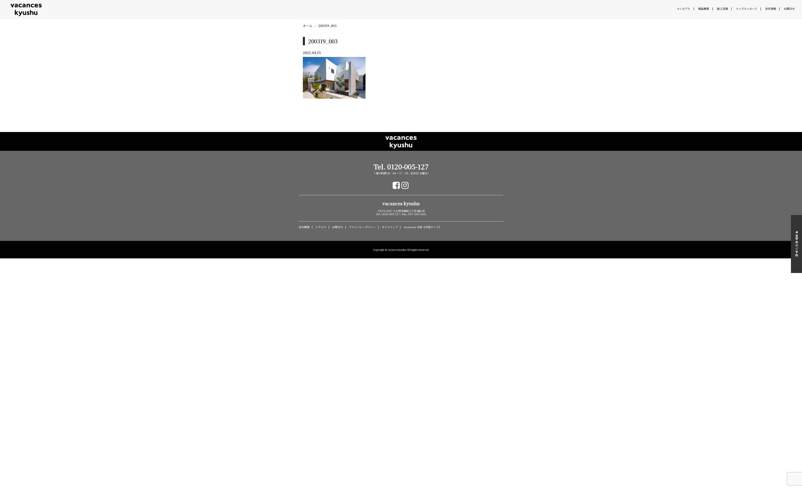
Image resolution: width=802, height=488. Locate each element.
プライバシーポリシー (362, 227)
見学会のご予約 (797, 245)
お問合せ (789, 9)
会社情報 (770, 9)
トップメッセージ (746, 9)
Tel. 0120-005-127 (401, 166)
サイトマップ (390, 227)
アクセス (320, 227)
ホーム (307, 25)
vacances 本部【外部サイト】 (422, 227)
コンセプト (683, 9)
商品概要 (703, 9)
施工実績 (722, 9)
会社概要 (304, 227)
